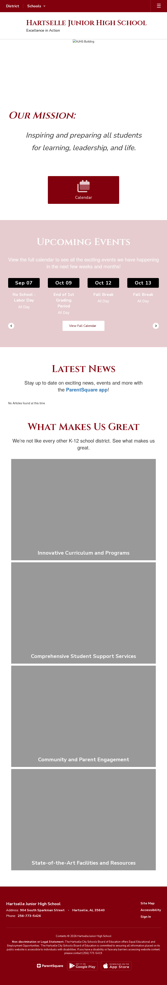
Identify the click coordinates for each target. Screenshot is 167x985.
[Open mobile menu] (159, 6)
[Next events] (156, 326)
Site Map (148, 903)
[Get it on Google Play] (82, 965)
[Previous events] (11, 326)
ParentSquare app (87, 389)
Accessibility (151, 910)
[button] (36, 6)
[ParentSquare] (50, 966)
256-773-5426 (29, 916)
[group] (83, 509)
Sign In (146, 916)
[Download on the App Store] (116, 965)
